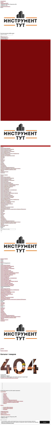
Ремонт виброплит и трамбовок (7, 45)
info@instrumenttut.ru (5, 6)
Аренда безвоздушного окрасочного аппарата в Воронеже (13, 103)
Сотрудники (3, 59)
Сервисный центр (4, 3)
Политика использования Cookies (7, 423)
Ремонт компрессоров (5, 88)
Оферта (2, 64)
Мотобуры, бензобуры (5, 48)
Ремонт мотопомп (4, 75)
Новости (2, 55)
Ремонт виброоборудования (7, 80)
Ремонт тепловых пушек (6, 44)
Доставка (3, 50)
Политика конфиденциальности (7, 61)
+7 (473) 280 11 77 (4, 412)
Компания (3, 107)
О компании (3, 1)
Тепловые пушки (4, 98)
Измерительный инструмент (7, 97)
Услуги (2, 2)
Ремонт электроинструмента (7, 77)
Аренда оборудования (5, 46)
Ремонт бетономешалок (6, 76)
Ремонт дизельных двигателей (7, 90)
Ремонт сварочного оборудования (8, 79)
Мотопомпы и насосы (5, 102)
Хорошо (44, 422)
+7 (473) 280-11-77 (4, 37)
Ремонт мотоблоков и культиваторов (9, 83)
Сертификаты (4, 60)
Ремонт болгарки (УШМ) (6, 86)
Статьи (2, 56)
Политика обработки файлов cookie (8, 63)
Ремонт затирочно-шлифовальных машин (10, 78)
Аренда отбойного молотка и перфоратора (10, 47)
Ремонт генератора (5, 82)
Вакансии (3, 58)
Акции (2, 106)
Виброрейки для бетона (6, 96)
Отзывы (2, 57)
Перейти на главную (5, 377)
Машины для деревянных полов (8, 49)
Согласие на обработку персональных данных (10, 62)
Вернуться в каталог (13, 377)
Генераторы (3, 99)
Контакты (3, 120)
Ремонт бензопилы (5, 84)
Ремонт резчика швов (5, 81)
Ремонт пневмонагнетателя (7, 89)
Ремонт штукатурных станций (7, 91)
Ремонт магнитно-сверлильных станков (9, 87)
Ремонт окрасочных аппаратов (7, 43)
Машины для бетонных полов (7, 101)
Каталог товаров (4, 68)
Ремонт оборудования (5, 42)
